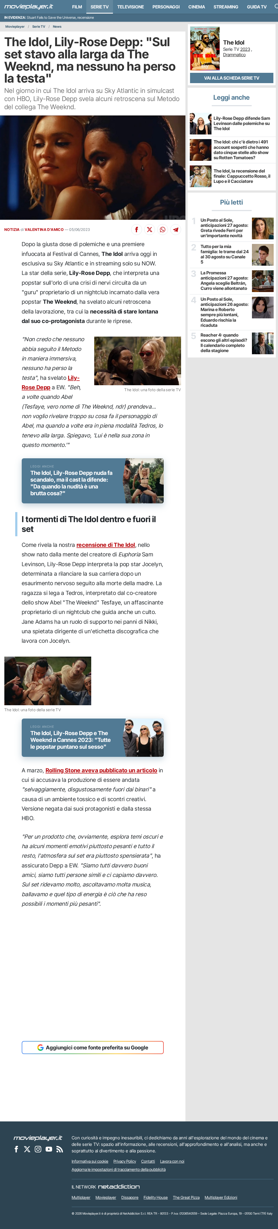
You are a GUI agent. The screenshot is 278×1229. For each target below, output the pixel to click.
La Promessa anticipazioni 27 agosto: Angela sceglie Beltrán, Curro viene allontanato (224, 280)
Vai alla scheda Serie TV (231, 78)
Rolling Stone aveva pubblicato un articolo (101, 770)
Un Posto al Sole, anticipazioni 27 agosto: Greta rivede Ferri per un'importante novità (224, 228)
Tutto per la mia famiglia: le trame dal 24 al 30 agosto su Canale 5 (225, 254)
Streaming (226, 7)
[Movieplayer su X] (27, 1148)
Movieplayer (15, 26)
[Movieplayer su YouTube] (48, 1148)
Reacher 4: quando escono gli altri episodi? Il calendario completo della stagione (224, 343)
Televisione (130, 7)
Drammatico (234, 54)
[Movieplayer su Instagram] (38, 1148)
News (57, 26)
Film (77, 7)
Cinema (196, 7)
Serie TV (100, 7)
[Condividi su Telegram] (175, 229)
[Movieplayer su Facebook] (16, 1148)
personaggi (166, 7)
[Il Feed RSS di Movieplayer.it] (59, 1148)
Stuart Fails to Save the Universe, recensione (60, 17)
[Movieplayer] (38, 1137)
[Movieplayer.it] (29, 7)
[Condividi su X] (149, 229)
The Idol (233, 42)
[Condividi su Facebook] (136, 229)
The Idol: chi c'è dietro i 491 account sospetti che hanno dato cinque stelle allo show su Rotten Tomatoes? (241, 149)
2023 (245, 49)
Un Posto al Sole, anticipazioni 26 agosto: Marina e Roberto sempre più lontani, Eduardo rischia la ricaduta (225, 312)
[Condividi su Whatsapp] (162, 229)
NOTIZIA (12, 229)
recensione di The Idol (106, 544)
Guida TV (257, 7)
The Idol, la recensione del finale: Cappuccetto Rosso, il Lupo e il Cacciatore (242, 176)
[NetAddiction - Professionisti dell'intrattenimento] (119, 1187)
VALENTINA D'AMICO (44, 229)
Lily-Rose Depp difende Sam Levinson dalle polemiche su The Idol (242, 123)
